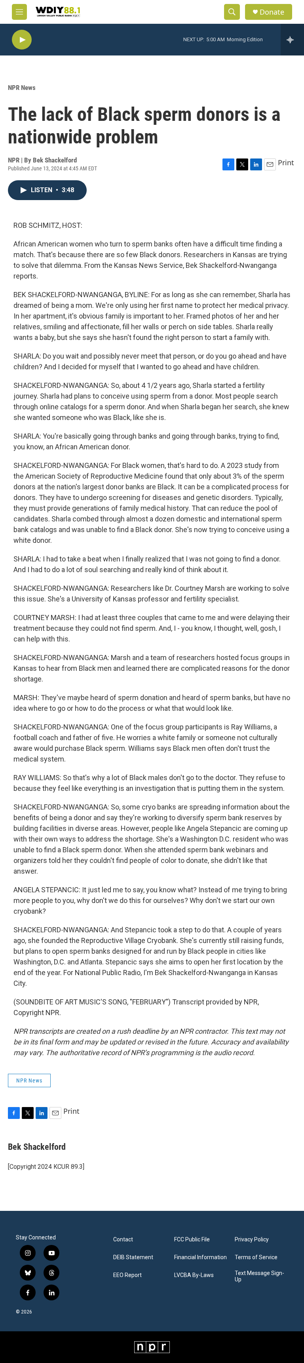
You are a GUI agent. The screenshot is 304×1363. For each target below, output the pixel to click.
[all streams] (292, 39)
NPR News (22, 88)
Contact (123, 1240)
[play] (21, 39)
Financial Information (200, 1257)
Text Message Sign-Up (259, 1276)
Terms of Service (256, 1257)
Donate (272, 12)
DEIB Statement (133, 1257)
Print (286, 162)
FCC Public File (192, 1240)
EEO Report (127, 1275)
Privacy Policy (252, 1240)
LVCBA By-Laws (194, 1275)
